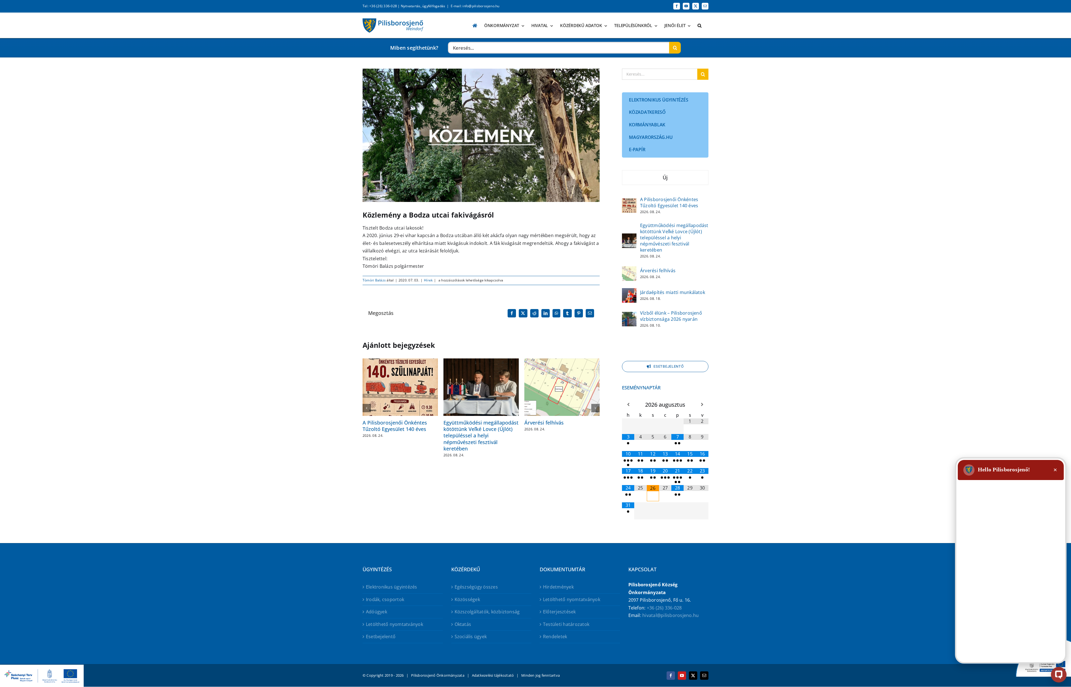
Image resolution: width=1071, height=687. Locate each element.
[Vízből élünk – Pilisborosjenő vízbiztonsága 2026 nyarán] (629, 315)
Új (665, 177)
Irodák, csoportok (385, 599)
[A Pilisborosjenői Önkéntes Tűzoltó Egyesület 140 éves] (629, 202)
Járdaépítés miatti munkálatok (672, 292)
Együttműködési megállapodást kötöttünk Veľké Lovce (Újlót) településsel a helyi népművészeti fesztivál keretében (480, 435)
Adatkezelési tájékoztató (493, 675)
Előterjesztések (559, 612)
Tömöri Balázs (374, 280)
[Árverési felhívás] (629, 270)
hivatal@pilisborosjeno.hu (670, 615)
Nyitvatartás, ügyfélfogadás (423, 6)
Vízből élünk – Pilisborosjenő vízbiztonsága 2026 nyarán (671, 316)
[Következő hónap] (702, 404)
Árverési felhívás (544, 422)
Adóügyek (376, 612)
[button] (699, 25)
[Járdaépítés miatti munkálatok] (629, 292)
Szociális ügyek (471, 636)
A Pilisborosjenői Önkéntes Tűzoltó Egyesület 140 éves (395, 425)
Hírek (428, 280)
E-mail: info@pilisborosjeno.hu (475, 6)
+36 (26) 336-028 (664, 608)
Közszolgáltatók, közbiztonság (487, 612)
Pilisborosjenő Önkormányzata (437, 675)
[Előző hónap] (628, 404)
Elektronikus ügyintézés (391, 587)
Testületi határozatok (566, 624)
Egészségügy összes (476, 587)
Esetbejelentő (380, 636)
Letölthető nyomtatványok (394, 624)
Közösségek (467, 599)
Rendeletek (555, 636)
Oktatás (463, 624)
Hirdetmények (558, 587)
